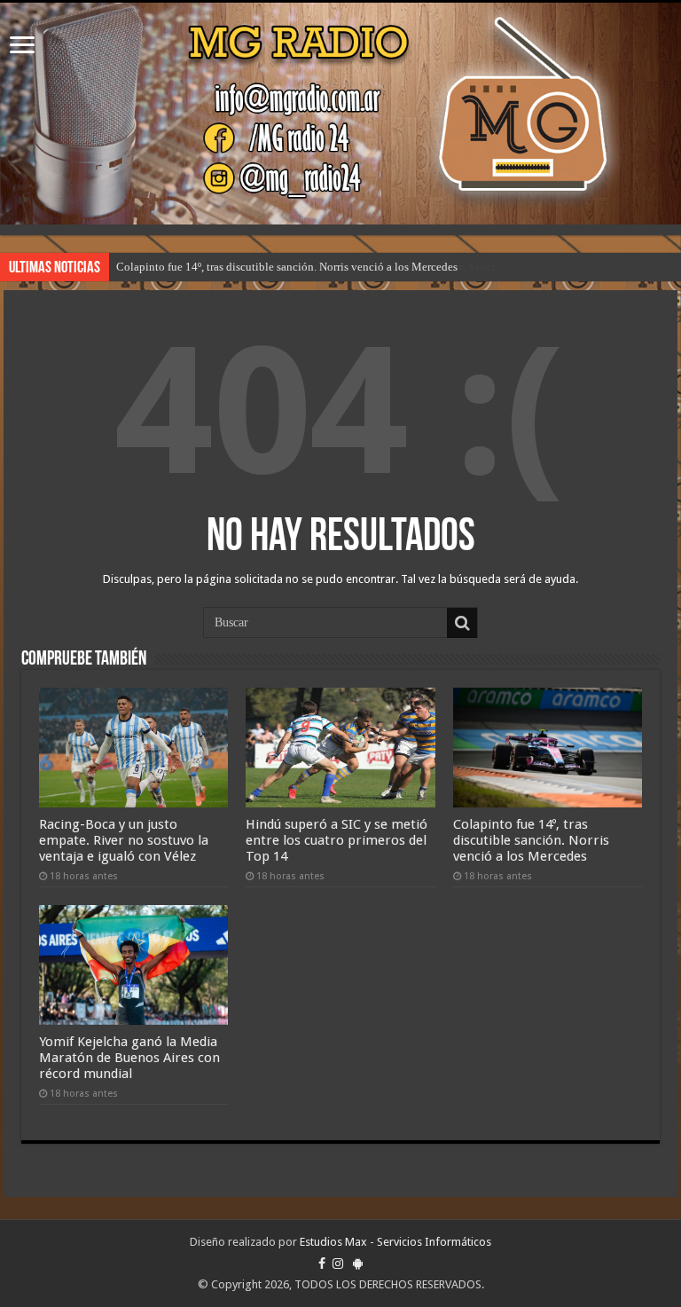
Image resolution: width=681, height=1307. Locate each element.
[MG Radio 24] (340, 113)
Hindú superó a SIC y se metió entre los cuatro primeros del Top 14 (336, 840)
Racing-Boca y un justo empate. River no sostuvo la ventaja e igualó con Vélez (123, 840)
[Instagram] (338, 1263)
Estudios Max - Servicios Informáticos (395, 1241)
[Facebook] (322, 1263)
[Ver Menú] (22, 46)
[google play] (357, 1263)
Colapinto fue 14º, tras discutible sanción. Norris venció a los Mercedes (287, 266)
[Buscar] (462, 623)
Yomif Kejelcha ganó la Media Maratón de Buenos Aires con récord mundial (129, 1058)
